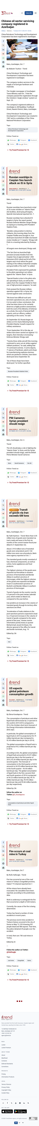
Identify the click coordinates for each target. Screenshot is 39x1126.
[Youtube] (15, 1103)
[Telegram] (20, 1103)
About (3, 1055)
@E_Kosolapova (18, 795)
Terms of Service (6, 1084)
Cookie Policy (5, 1093)
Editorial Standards (7, 1063)
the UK (29, 463)
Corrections (5, 1066)
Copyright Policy (6, 1090)
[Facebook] (7, 1103)
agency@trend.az (6, 1035)
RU (23, 1122)
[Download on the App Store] (7, 1111)
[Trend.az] (7, 13)
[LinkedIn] (24, 1103)
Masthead (4, 1058)
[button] (3, 41)
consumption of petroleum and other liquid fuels (21, 804)
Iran (9, 642)
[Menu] (36, 13)
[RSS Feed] (28, 1103)
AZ (19, 1122)
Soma (29, 960)
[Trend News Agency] (7, 1017)
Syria (9, 463)
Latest (3, 1045)
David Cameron (19, 463)
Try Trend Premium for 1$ (19, 150)
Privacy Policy (6, 1087)
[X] (11, 1103)
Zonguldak (21, 960)
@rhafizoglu (11, 952)
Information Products (8, 1077)
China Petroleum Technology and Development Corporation (18, 130)
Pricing (4, 1074)
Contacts (4, 1061)
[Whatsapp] (3, 1103)
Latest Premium (6, 1047)
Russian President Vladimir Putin (18, 371)
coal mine (11, 960)
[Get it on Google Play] (20, 1111)
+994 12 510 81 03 (6, 1033)
